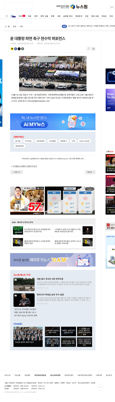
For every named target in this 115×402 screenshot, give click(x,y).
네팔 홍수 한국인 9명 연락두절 (50, 279)
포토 (29, 16)
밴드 (22, 48)
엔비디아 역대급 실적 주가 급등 (50, 294)
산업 (86, 16)
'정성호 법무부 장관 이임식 (24, 342)
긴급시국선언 (84, 141)
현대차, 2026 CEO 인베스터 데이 (68, 331)
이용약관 (99, 375)
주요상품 (17, 375)
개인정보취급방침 (40, 375)
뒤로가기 (17, 172)
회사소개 (7, 375)
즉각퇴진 (28, 141)
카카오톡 (12, 48)
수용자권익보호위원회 (84, 375)
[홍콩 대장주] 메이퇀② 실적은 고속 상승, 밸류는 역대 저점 (67, 242)
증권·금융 (95, 16)
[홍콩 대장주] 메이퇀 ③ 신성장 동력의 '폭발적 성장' (37, 242)
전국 (111, 16)
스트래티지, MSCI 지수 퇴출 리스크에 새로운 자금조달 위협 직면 (67, 230)
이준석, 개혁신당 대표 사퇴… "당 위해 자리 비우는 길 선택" (52, 342)
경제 (52, 16)
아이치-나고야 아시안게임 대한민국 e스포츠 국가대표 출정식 (84, 342)
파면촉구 (63, 141)
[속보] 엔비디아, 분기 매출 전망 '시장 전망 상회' (85, 26)
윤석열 (17, 141)
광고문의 (109, 375)
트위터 (19, 48)
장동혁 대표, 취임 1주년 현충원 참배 (69, 342)
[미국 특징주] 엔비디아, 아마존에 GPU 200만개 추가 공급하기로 (37, 230)
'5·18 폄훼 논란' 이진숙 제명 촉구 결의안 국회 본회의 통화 (84, 331)
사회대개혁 (40, 141)
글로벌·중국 (68, 16)
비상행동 (52, 141)
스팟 (109, 151)
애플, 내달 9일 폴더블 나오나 (25, 312)
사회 (58, 16)
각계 (73, 141)
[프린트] (93, 49)
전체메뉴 (6, 16)
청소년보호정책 (55, 375)
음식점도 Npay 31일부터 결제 (25, 315)
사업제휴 (27, 375)
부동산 (104, 16)
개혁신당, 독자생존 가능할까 (25, 309)
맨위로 (89, 172)
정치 (36, 16)
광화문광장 (19, 146)
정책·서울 (44, 16)
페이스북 (15, 48)
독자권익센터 (68, 375)
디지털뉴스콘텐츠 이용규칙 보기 (25, 166)
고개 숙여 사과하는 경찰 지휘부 (52, 331)
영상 (20, 16)
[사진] (24, 284)
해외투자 (78, 16)
